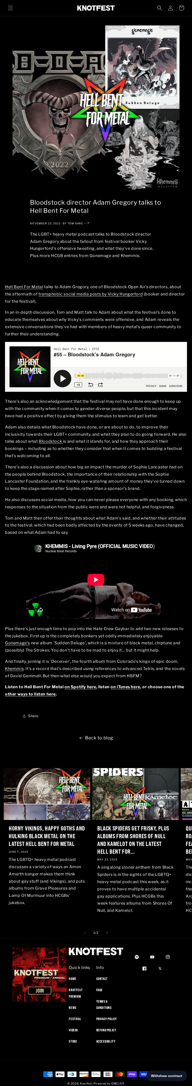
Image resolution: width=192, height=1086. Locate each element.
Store (73, 1041)
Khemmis (14, 668)
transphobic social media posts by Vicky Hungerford (90, 294)
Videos (73, 1030)
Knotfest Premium (75, 993)
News (72, 1008)
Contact (102, 979)
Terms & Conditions (104, 1004)
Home (72, 979)
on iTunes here (125, 686)
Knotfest (86, 1083)
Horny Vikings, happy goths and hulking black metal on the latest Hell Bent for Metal (47, 836)
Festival (75, 1019)
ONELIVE (117, 1083)
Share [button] (33, 716)
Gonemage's (17, 643)
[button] (10, 7)
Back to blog (99, 737)
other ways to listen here (30, 694)
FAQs (99, 990)
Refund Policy (106, 1030)
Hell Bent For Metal (24, 286)
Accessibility (106, 1041)
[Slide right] (107, 932)
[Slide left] (85, 932)
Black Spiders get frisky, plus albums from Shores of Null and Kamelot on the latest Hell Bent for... (133, 840)
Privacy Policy (106, 1019)
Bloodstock (51, 441)
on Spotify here (80, 686)
